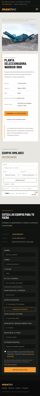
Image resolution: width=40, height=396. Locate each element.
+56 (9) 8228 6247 (7, 4)
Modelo (18, 188)
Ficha (36, 192)
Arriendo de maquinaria (15, 19)
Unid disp (3, 189)
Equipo (7, 188)
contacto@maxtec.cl (21, 4)
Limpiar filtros (20, 180)
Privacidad (25, 388)
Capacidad (26, 188)
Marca (13, 188)
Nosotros (11, 388)
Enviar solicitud (20, 370)
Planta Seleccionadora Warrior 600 (8, 193)
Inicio (4, 19)
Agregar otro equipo (20, 309)
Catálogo (4, 388)
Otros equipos (30, 19)
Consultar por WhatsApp (16, 119)
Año (23, 188)
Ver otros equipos (9, 157)
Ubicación (30, 188)
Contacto (18, 388)
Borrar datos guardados (10, 364)
